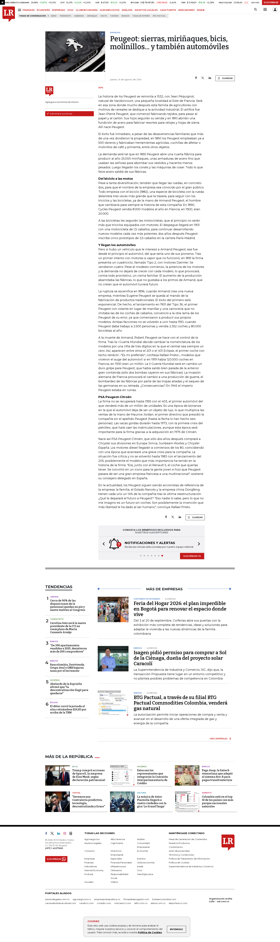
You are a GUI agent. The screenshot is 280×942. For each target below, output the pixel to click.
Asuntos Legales (92, 843)
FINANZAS (29, 10)
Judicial (76, 793)
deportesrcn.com (178, 903)
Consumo (89, 851)
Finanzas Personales (121, 862)
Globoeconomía (145, 862)
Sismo (53, 16)
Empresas (89, 858)
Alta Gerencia (118, 839)
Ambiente (207, 793)
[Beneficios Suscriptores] (265, 9)
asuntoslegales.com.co (57, 899)
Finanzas (88, 862)
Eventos (141, 858)
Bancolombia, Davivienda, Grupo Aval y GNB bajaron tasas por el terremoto (67, 667)
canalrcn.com (86, 903)
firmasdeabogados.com (136, 899)
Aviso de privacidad (179, 851)
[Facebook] (196, 78)
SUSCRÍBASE (271, 2)
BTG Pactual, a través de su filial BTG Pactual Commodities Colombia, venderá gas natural (181, 703)
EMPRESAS (58, 10)
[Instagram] (66, 834)
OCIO (70, 10)
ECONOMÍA (43, 10)
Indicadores (90, 866)
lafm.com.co (140, 903)
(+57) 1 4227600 (54, 848)
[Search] (255, 9)
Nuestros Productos (179, 843)
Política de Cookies (150, 932)
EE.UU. (75, 766)
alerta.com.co (158, 903)
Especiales (116, 858)
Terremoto (65, 16)
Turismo (114, 16)
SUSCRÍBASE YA (192, 556)
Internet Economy (93, 870)
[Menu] (20, 10)
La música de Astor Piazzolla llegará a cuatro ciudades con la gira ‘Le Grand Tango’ (151, 801)
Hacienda (55, 680)
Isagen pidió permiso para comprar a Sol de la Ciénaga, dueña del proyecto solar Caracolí (180, 658)
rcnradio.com (104, 903)
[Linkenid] (60, 834)
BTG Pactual (159, 16)
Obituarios (116, 870)
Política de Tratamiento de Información (189, 858)
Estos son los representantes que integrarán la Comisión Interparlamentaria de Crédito (152, 777)
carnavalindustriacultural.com (60, 903)
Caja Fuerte (117, 843)
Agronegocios (91, 839)
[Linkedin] (210, 78)
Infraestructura (118, 866)
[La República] (8, 14)
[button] (102, 544)
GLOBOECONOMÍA (87, 10)
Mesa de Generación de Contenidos (188, 839)
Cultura (141, 793)
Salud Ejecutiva (145, 874)
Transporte (57, 619)
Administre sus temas (60, 113)
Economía (142, 851)
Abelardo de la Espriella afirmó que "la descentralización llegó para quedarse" (69, 688)
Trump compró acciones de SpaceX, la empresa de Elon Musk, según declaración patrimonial (88, 775)
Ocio (139, 870)
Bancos (125, 16)
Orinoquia (92, 16)
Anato (103, 16)
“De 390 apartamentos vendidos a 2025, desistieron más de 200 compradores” (68, 648)
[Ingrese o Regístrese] (275, 9)
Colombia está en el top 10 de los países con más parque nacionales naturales (217, 801)
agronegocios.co (82, 899)
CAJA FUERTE (168, 10)
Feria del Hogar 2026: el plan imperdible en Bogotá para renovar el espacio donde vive (180, 608)
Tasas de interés (141, 16)
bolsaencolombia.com (164, 899)
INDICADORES (186, 10)
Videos (114, 882)
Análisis (141, 839)
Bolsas (54, 702)
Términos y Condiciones (181, 854)
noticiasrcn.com (122, 903)
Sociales (88, 882)
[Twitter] (202, 78)
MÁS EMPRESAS (219, 738)
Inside (140, 866)
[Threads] (72, 834)
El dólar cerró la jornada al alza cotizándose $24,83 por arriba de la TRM (68, 709)
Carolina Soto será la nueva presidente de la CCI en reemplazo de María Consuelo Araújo (68, 628)
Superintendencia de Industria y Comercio (191, 866)
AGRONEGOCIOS (109, 10)
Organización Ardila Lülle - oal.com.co (220, 900)
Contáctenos (176, 847)
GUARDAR (227, 78)
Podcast (88, 874)
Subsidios (79, 16)
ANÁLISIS (127, 10)
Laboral (54, 597)
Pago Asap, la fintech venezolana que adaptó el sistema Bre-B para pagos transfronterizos (217, 775)
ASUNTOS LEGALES (146, 10)
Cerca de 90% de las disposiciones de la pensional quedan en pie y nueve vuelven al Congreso (67, 605)
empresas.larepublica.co (107, 899)
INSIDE (201, 10)
